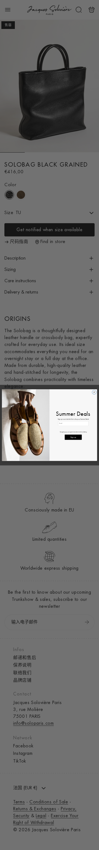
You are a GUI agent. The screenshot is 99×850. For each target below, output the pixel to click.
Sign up (73, 437)
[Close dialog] (94, 392)
